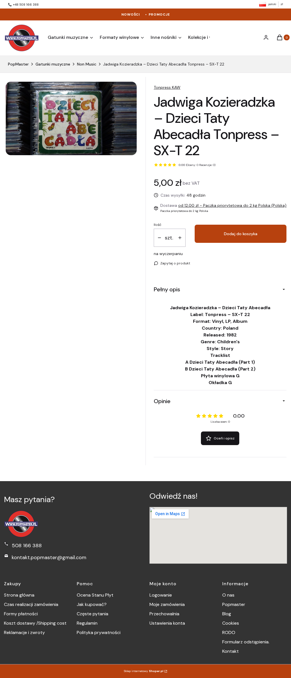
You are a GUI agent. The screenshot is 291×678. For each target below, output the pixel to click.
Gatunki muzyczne (53, 64)
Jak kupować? (92, 604)
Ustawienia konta (167, 623)
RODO (228, 632)
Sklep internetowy (143, 671)
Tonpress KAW (167, 87)
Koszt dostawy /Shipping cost (35, 623)
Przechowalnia (164, 614)
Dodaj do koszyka (240, 233)
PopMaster (18, 64)
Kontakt (230, 651)
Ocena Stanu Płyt (95, 595)
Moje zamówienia (167, 604)
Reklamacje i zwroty (24, 632)
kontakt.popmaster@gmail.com (49, 557)
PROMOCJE (159, 14)
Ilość (157, 224)
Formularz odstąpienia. (245, 642)
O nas (228, 595)
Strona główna (19, 595)
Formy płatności (21, 614)
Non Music (86, 64)
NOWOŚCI (130, 14)
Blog (226, 614)
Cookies (230, 623)
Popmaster (233, 604)
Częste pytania (92, 614)
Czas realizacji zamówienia (31, 604)
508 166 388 (27, 545)
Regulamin (87, 623)
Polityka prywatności (98, 632)
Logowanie (160, 595)
